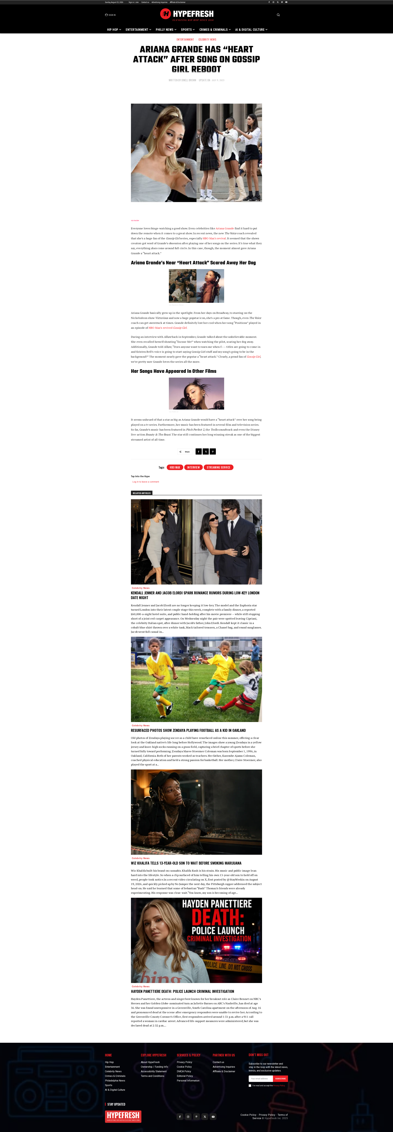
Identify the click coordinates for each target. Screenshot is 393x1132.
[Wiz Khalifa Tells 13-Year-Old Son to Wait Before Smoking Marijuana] (196, 812)
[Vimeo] (282, 2)
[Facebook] (269, 2)
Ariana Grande (225, 228)
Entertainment (185, 39)
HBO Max (175, 467)
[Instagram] (273, 2)
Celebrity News (207, 39)
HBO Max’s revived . (168, 328)
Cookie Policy (249, 1114)
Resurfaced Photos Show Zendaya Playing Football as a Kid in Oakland (188, 730)
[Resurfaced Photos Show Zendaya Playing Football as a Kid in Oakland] (196, 679)
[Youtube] (286, 2)
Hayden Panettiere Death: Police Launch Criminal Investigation (182, 991)
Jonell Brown (188, 80)
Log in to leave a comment (145, 481)
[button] (278, 14)
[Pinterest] (213, 451)
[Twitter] (278, 2)
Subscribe (280, 1079)
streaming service (218, 467)
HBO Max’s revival (214, 238)
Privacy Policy (279, 1086)
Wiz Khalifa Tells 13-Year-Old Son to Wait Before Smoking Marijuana (186, 863)
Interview (193, 467)
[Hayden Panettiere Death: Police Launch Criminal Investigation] (196, 940)
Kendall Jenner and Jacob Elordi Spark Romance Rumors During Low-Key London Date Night (195, 595)
